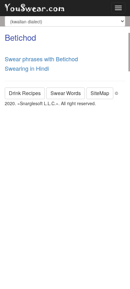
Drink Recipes (25, 93)
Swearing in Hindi (27, 68)
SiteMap (100, 93)
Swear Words (65, 93)
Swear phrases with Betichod (41, 59)
